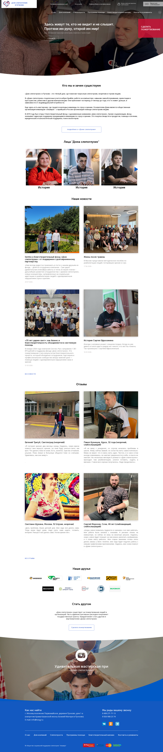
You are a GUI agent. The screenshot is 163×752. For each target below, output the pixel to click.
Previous (26, 169)
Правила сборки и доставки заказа (99, 4)
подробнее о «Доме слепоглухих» (81, 129)
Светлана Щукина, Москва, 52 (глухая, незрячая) (49, 524)
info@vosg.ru (37, 719)
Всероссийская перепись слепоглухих (128, 4)
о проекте (51, 38)
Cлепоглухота (79, 12)
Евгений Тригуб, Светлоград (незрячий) (45, 442)
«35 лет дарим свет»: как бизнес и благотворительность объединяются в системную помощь (50, 342)
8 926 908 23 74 (109, 716)
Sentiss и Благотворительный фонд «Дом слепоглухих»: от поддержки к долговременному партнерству (50, 259)
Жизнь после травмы (94, 257)
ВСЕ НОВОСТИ (30, 374)
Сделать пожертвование (150, 28)
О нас (53, 12)
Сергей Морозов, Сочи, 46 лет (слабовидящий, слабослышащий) (107, 525)
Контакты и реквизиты (143, 12)
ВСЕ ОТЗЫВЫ (30, 558)
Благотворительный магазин (119, 12)
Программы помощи (96, 12)
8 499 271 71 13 (109, 713)
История (44, 187)
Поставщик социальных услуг (59, 4)
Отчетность (78, 4)
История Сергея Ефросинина (98, 340)
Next (136, 169)
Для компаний (64, 12)
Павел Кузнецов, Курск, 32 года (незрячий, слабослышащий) (105, 443)
